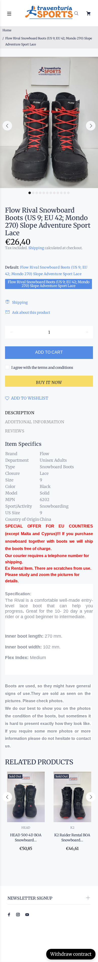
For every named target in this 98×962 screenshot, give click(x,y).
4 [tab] (40, 193)
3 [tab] (36, 193)
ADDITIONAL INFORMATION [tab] (34, 421)
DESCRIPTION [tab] (19, 412)
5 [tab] (43, 193)
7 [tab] (51, 193)
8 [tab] (54, 193)
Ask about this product (31, 312)
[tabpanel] (49, 122)
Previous (7, 126)
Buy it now (49, 382)
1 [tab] (29, 193)
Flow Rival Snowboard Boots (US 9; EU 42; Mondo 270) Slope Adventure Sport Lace (48, 284)
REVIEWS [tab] (14, 430)
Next (90, 126)
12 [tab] (68, 193)
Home (7, 30)
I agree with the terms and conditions (42, 367)
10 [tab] (61, 193)
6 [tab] (47, 193)
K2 (72, 827)
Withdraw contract (70, 954)
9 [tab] (58, 193)
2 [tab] (33, 193)
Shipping (36, 248)
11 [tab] (65, 193)
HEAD (25, 827)
